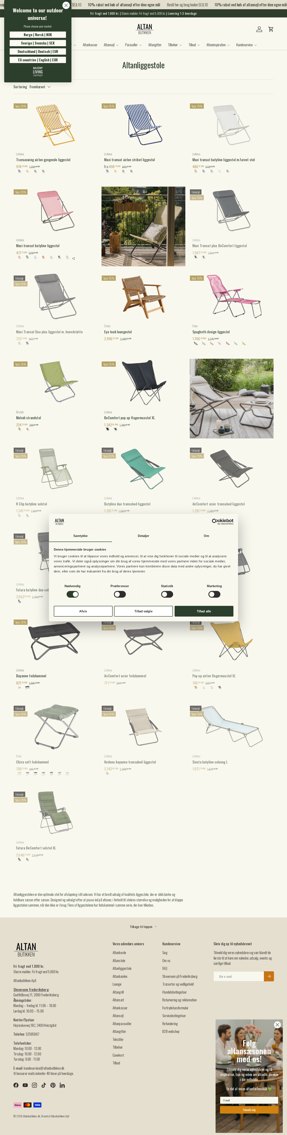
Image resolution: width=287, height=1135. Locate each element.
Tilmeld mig (249, 1109)
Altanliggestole (122, 968)
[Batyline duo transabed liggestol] (143, 468)
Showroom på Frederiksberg (179, 976)
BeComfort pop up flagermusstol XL (129, 417)
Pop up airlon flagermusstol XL (214, 675)
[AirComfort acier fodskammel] (143, 640)
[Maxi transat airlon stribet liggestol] (143, 124)
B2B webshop (170, 1031)
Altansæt (118, 999)
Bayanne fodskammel (31, 675)
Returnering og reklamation (179, 999)
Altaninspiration (216, 44)
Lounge (117, 984)
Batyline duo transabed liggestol (127, 503)
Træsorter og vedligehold (178, 984)
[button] (271, 29)
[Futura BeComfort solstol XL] (55, 812)
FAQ (164, 968)
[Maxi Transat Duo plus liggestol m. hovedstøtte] (55, 296)
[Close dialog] (66, 5)
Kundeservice (244, 44)
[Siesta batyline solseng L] (231, 726)
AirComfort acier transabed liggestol (218, 503)
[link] (37, 71)
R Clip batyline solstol (31, 503)
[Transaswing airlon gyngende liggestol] (55, 124)
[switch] (120, 594)
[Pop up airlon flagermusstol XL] (231, 640)
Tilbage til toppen (141, 926)
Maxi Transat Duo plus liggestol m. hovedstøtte (49, 331)
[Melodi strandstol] (55, 382)
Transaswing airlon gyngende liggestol (43, 159)
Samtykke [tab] (80, 535)
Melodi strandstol (28, 417)
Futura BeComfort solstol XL (36, 847)
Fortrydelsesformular (175, 1007)
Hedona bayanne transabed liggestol (130, 762)
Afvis (83, 611)
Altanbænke (120, 976)
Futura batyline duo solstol (35, 589)
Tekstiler (118, 1039)
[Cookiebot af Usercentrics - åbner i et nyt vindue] (215, 522)
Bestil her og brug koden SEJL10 (179, 4)
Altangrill (118, 992)
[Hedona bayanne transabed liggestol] (143, 726)
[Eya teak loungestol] (143, 296)
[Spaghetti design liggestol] (231, 296)
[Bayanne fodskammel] (55, 640)
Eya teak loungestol (118, 331)
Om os (166, 960)
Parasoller (131, 44)
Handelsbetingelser (174, 992)
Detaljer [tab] (143, 535)
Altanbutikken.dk (31, 1116)
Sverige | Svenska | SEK (38, 43)
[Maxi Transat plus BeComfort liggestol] (231, 210)
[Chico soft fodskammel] (55, 726)
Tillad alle (204, 611)
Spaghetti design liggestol (211, 331)
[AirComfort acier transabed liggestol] (231, 468)
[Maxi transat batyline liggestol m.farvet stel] (231, 124)
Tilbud (192, 44)
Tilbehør (173, 44)
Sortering (20, 86)
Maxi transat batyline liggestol (37, 245)
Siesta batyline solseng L (210, 762)
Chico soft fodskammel (32, 762)
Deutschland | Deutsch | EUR (38, 51)
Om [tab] (206, 535)
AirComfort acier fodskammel (125, 675)
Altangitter (155, 44)
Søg (164, 952)
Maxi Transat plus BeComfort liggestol (219, 245)
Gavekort (118, 1055)
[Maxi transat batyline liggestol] (55, 210)
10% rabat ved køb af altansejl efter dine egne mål (116, 4)
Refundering (170, 1023)
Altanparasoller (122, 1023)
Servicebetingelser (174, 1015)
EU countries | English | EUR (38, 59)
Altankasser (90, 44)
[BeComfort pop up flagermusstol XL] (143, 382)
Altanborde (119, 952)
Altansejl (109, 44)
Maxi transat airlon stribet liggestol (129, 159)
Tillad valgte (143, 611)
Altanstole (119, 960)
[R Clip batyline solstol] (55, 468)
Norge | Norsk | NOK (38, 34)
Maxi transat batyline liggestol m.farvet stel (223, 159)
